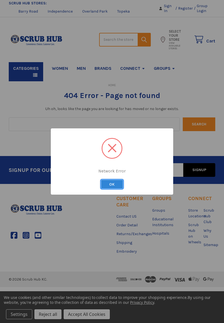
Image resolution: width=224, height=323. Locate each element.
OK (112, 184)
